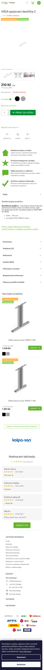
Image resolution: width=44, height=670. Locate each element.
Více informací (25, 651)
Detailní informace (9, 127)
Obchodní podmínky (13, 553)
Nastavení (21, 657)
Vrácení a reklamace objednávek (17, 564)
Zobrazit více (22, 525)
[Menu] (39, 3)
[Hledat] (27, 3)
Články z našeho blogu (14, 567)
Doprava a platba (12, 547)
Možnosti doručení (8, 106)
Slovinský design (15, 591)
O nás (8, 541)
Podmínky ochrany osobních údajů (18, 558)
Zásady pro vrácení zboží (14, 561)
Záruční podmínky (12, 556)
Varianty (33, 348)
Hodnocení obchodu (22, 456)
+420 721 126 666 (15, 584)
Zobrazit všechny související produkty (22, 426)
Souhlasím (21, 664)
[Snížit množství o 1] (9, 114)
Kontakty (9, 544)
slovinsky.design (15, 594)
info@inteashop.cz (15, 581)
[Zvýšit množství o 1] (9, 111)
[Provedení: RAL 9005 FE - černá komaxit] (4, 353)
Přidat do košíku (24, 112)
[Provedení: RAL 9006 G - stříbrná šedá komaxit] (8, 353)
